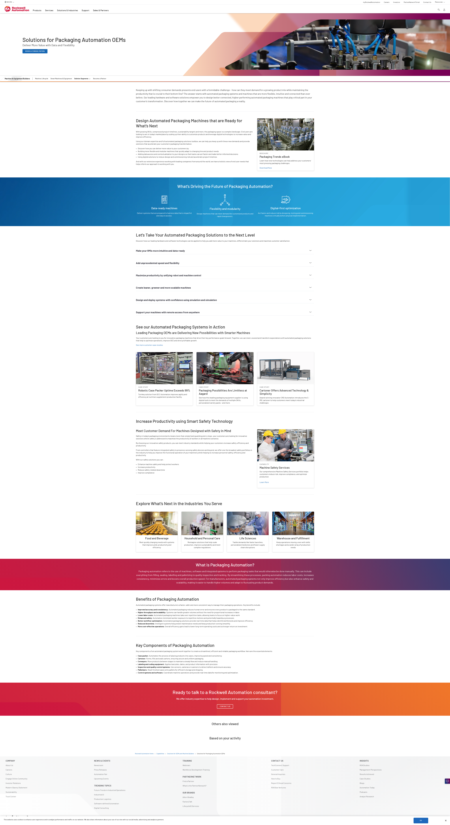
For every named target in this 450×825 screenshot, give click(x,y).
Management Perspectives (371, 770)
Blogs (362, 783)
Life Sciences (232, 513)
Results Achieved (367, 774)
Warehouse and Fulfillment (283, 513)
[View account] (444, 10)
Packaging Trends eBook (267, 120)
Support (85, 10)
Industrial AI (99, 795)
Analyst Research (367, 797)
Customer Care (277, 770)
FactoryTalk (187, 802)
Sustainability (11, 792)
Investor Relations (13, 783)
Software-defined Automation (106, 804)
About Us (9, 765)
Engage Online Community (16, 779)
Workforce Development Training (196, 770)
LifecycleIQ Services (191, 806)
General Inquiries (278, 774)
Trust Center (11, 797)
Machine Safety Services (267, 431)
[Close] (446, 820)
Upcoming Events (101, 779)
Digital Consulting (101, 808)
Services (49, 10)
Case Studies (365, 779)
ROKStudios (364, 765)
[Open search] (439, 10)
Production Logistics (102, 799)
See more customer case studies (149, 345)
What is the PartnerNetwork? (194, 786)
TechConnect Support (280, 765)
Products (37, 10)
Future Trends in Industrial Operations (109, 790)
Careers (9, 770)
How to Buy (275, 779)
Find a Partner (188, 781)
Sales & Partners (101, 10)
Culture (9, 774)
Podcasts (363, 792)
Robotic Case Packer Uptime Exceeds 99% (153, 354)
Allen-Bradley (188, 797)
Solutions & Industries (67, 10)
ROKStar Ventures (278, 788)
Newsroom (98, 765)
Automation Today (367, 788)
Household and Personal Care (193, 513)
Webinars (186, 765)
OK (421, 820)
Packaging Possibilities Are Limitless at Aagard (216, 354)
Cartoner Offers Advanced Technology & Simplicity (277, 354)
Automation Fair (100, 774)
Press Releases (100, 770)
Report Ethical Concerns (281, 783)
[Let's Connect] (447, 781)
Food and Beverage (144, 513)
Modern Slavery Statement (16, 788)
